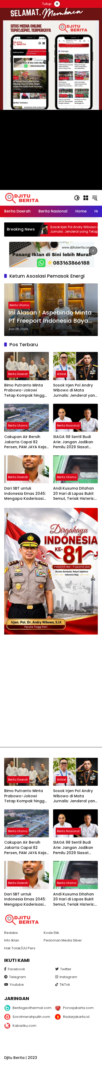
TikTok (65, 984)
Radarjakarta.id (76, 1016)
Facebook (16, 969)
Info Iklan (11, 940)
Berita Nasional (68, 425)
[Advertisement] (51, 691)
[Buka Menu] (86, 198)
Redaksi (11, 932)
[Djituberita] (22, 197)
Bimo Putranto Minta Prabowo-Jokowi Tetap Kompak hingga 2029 (25, 390)
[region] (51, 254)
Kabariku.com (24, 1025)
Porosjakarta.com (78, 1007)
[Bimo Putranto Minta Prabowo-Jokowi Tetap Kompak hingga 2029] (26, 366)
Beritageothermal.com (30, 1007)
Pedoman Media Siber (63, 940)
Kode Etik (51, 932)
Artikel (61, 374)
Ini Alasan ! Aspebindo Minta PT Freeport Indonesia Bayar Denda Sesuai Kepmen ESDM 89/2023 (50, 317)
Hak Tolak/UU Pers (19, 948)
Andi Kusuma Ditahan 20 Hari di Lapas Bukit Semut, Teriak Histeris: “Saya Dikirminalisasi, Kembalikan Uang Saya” (73, 493)
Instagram (68, 976)
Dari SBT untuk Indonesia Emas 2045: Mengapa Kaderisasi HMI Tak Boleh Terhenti (26, 493)
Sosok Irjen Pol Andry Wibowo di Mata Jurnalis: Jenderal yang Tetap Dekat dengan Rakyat (58, 229)
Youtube (17, 984)
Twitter (65, 969)
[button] (77, 198)
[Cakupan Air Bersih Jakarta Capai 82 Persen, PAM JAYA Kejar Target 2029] (26, 418)
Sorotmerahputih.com (30, 1016)
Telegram (17, 976)
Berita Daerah (18, 374)
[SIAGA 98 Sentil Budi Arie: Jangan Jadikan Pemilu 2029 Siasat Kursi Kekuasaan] (75, 418)
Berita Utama (19, 305)
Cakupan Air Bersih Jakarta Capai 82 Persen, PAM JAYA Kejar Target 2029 (26, 442)
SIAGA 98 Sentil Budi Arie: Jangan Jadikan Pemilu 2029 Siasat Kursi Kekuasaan (73, 442)
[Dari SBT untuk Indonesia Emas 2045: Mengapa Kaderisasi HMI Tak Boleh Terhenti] (26, 469)
